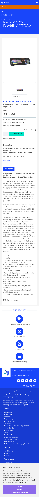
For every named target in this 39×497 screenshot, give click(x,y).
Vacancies (7, 416)
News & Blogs (7, 15)
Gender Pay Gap (9, 428)
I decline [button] (20, 489)
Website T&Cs (8, 432)
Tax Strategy (8, 423)
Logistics (7, 455)
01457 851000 (30, 385)
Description (9, 169)
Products (5, 19)
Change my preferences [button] (19, 492)
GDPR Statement (9, 441)
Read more (7, 160)
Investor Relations (9, 421)
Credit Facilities (9, 451)
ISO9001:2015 (8, 419)
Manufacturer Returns (28, 130)
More (3, 11)
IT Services (7, 453)
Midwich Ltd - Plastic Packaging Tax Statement (18, 444)
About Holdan (8, 412)
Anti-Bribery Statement (11, 437)
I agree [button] (19, 486)
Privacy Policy (8, 430)
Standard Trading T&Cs (11, 439)
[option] (19, 90)
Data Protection (9, 435)
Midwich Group (9, 414)
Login (3, 7)
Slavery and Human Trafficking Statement (16, 426)
